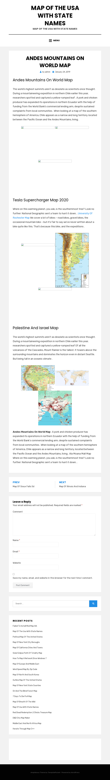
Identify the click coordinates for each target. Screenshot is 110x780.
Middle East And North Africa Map (27, 723)
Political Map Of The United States (28, 637)
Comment (18, 511)
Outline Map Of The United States (27, 680)
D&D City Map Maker (21, 718)
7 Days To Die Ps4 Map (22, 696)
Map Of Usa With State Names (26, 707)
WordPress (75, 772)
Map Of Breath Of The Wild (24, 702)
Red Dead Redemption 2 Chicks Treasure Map (32, 712)
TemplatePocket (54, 772)
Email (16, 551)
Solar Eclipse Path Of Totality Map (27, 653)
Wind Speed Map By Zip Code (25, 669)
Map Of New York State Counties (27, 685)
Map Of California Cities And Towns (28, 648)
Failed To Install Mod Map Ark (25, 626)
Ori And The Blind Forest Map (25, 691)
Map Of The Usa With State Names (55, 15)
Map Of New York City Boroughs (26, 642)
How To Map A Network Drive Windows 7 (30, 658)
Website (17, 563)
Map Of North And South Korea (26, 675)
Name (16, 540)
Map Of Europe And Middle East (26, 664)
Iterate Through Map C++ (23, 729)
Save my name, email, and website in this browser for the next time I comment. (53, 578)
